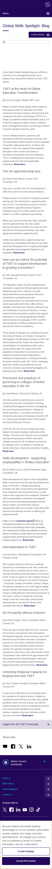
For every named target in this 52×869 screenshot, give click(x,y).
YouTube (25, 807)
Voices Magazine (10, 789)
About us (6, 778)
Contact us (7, 794)
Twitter (5, 807)
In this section (37, 34)
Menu (6, 13)
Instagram (32, 807)
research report (24, 521)
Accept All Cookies (26, 861)
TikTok (38, 807)
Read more (19, 164)
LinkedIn (18, 807)
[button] (26, 762)
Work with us (8, 783)
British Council (9, 5)
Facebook (12, 807)
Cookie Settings (26, 851)
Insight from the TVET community (26, 726)
